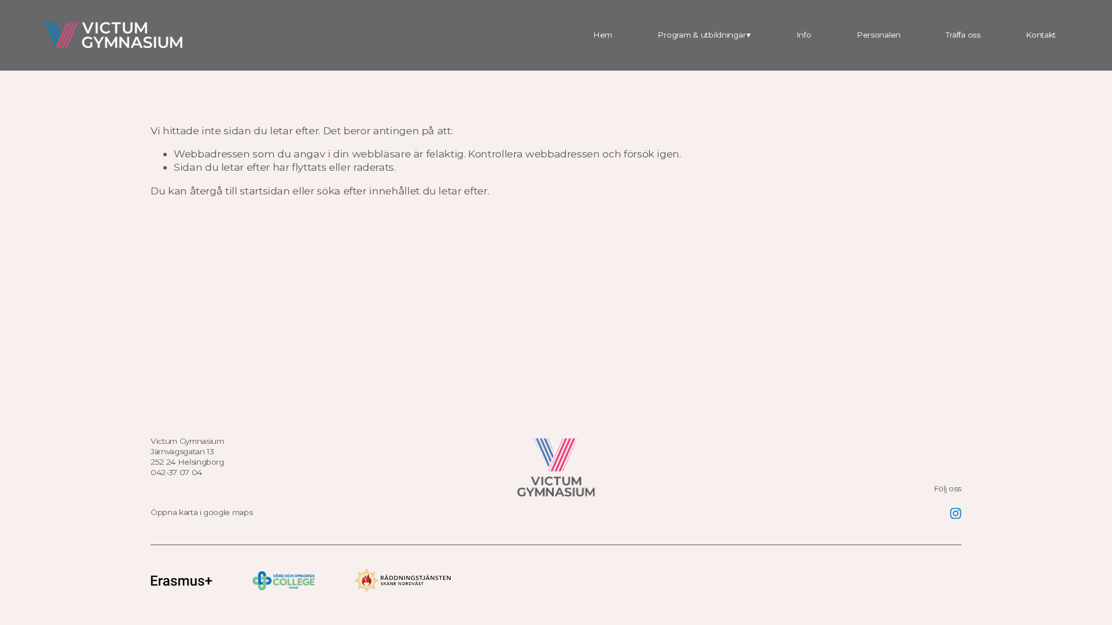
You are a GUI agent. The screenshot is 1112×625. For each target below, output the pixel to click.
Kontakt (1041, 34)
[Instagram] (955, 513)
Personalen (879, 34)
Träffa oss (963, 34)
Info (803, 34)
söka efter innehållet (368, 191)
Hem (602, 34)
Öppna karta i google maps (202, 512)
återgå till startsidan (240, 191)
